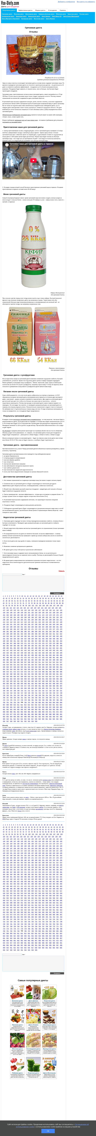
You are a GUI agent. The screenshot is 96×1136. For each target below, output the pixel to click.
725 (15, 693)
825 (7, 707)
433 (4, 652)
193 (57, 617)
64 (51, 600)
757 (7, 697)
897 (22, 716)
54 (23, 600)
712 (29, 690)
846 (22, 709)
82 (40, 603)
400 (7, 648)
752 (50, 695)
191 (50, 617)
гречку (24, 739)
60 (40, 600)
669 (57, 683)
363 (57, 641)
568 (61, 669)
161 (4, 615)
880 (22, 714)
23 (58, 596)
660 (25, 683)
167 (25, 615)
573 (18, 671)
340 (36, 638)
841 (4, 709)
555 (15, 669)
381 (61, 643)
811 (18, 704)
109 (61, 605)
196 (7, 619)
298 (7, 634)
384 (11, 645)
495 (43, 660)
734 (47, 693)
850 (36, 709)
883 (32, 714)
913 (18, 719)
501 (4, 662)
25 (3, 598)
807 (4, 704)
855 (54, 709)
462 (47, 655)
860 (11, 711)
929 (15, 721)
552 (4, 669)
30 (17, 598)
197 (11, 619)
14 (33, 596)
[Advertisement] (16, 1105)
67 (60, 600)
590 (18, 674)
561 (36, 669)
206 (43, 619)
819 (47, 704)
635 (57, 678)
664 (40, 683)
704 (61, 688)
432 (61, 650)
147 (15, 612)
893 (7, 716)
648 (43, 681)
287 (29, 631)
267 (18, 629)
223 (43, 622)
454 (18, 655)
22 (56, 596)
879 (18, 714)
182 (18, 617)
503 (11, 662)
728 (25, 693)
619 (61, 676)
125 (56, 608)
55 (26, 600)
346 (57, 638)
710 (22, 690)
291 (43, 631)
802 (47, 702)
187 (36, 617)
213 (7, 622)
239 (40, 624)
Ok (48, 1131)
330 (61, 636)
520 (11, 664)
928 (11, 721)
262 (61, 626)
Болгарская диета (26, 18)
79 (32, 603)
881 (25, 714)
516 (57, 662)
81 (37, 603)
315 (7, 636)
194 (61, 617)
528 (40, 664)
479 (47, 657)
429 (50, 650)
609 (25, 676)
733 (43, 693)
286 (25, 631)
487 (15, 660)
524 (25, 664)
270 (29, 629)
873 (57, 711)
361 (50, 641)
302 (22, 634)
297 (4, 634)
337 (25, 638)
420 (18, 650)
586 (4, 674)
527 (36, 664)
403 (18, 648)
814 (29, 704)
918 (36, 719)
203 (32, 619)
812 (22, 704)
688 (4, 688)
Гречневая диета (7, 14)
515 (54, 662)
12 (27, 596)
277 (54, 629)
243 (54, 624)
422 (25, 650)
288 (32, 631)
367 (11, 643)
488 (18, 660)
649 (47, 681)
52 (17, 600)
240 (43, 624)
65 (54, 600)
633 (50, 678)
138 (43, 610)
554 (11, 669)
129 (11, 610)
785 (47, 700)
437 (18, 652)
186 (32, 617)
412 (50, 648)
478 (43, 657)
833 (36, 707)
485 (7, 660)
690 (11, 688)
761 (22, 697)
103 (40, 605)
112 (11, 608)
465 (57, 655)
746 (29, 695)
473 (25, 657)
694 (25, 688)
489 (22, 660)
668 (54, 683)
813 (25, 704)
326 (47, 636)
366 (7, 643)
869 (43, 711)
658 (18, 683)
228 (61, 622)
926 (4, 721)
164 (15, 615)
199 (18, 619)
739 (4, 695)
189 (43, 617)
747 (32, 695)
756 (4, 697)
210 (57, 619)
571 (11, 671)
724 (11, 693)
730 (32, 693)
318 (18, 636)
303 (25, 634)
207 (47, 619)
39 (43, 598)
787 (54, 700)
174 (50, 615)
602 (61, 674)
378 (50, 643)
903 (43, 716)
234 (22, 624)
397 (57, 645)
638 (7, 681)
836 (47, 707)
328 (54, 636)
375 (40, 643)
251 (22, 626)
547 (47, 667)
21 (53, 596)
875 (4, 714)
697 (36, 688)
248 (11, 626)
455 (22, 655)
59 (37, 600)
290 (40, 631)
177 (61, 615)
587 (7, 674)
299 (11, 634)
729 (29, 693)
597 (43, 674)
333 (11, 638)
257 (43, 626)
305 (32, 634)
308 (43, 634)
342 (43, 638)
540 (22, 667)
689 (7, 688)
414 (57, 648)
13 (30, 596)
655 (7, 683)
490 (25, 660)
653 (61, 681)
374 (36, 643)
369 (18, 643)
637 (4, 681)
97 (20, 605)
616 (50, 676)
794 (18, 702)
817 (39, 704)
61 (43, 600)
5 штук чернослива (31, 731)
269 (25, 629)
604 (7, 676)
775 (11, 700)
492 (32, 660)
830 (25, 707)
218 (25, 622)
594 (32, 674)
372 (29, 643)
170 (36, 615)
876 (7, 714)
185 (29, 617)
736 (54, 693)
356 (32, 641)
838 (54, 707)
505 (18, 662)
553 (7, 669)
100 (29, 605)
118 (32, 608)
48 (6, 600)
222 (40, 622)
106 (51, 605)
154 (40, 612)
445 (47, 652)
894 (11, 716)
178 (4, 617)
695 (29, 688)
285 (22, 631)
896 (18, 716)
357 (36, 641)
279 (61, 629)
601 (57, 674)
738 (61, 693)
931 (22, 721)
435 (11, 652)
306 (36, 634)
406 (29, 648)
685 (54, 685)
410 (43, 648)
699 (43, 688)
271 (32, 629)
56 (29, 600)
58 (34, 600)
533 (57, 664)
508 (29, 662)
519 (7, 664)
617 (54, 676)
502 (7, 662)
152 (32, 612)
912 (15, 719)
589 (15, 674)
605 (11, 676)
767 (43, 697)
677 (25, 685)
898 (25, 716)
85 (48, 603)
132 (22, 610)
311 (54, 634)
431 (57, 650)
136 (36, 610)
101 (33, 605)
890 (57, 714)
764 (32, 697)
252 (25, 626)
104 (43, 605)
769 (50, 697)
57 (32, 600)
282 (11, 631)
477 (40, 657)
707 (11, 690)
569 (4, 671)
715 (39, 690)
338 (29, 638)
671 (4, 685)
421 (22, 650)
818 (43, 704)
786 (50, 700)
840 (61, 707)
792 (11, 702)
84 (46, 603)
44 (57, 598)
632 (47, 678)
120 (39, 608)
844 (15, 709)
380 (57, 643)
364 (61, 641)
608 (22, 676)
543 (32, 667)
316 (11, 636)
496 (47, 660)
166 (22, 615)
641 (18, 681)
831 (29, 707)
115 (21, 608)
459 (36, 655)
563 (43, 669)
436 (15, 652)
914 (22, 719)
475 (32, 657)
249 (15, 626)
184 (25, 617)
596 (40, 674)
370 (22, 643)
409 (40, 648)
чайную (15, 729)
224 (47, 622)
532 (54, 664)
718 (50, 690)
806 (61, 702)
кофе (13, 807)
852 (43, 709)
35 (32, 598)
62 (46, 600)
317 (15, 636)
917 (32, 719)
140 (50, 610)
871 (50, 711)
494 (40, 660)
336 (22, 638)
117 (28, 608)
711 (25, 690)
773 (4, 700)
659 (22, 683)
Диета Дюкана (46, 16)
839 (57, 707)
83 (43, 603)
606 (15, 676)
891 (61, 714)
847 (25, 709)
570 (7, 671)
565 (50, 669)
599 (50, 674)
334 (15, 638)
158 (54, 612)
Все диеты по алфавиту (86, 2)
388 (25, 645)
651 (54, 681)
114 (18, 608)
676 (22, 685)
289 (36, 631)
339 (32, 638)
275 (47, 629)
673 (11, 685)
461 (43, 655)
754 (57, 695)
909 (4, 719)
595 (36, 674)
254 (32, 626)
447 (54, 652)
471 (18, 657)
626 (25, 678)
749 (40, 695)
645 (32, 681)
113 (14, 608)
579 (40, 671)
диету (13, 773)
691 (15, 688)
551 (61, 667)
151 (29, 612)
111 (7, 608)
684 (50, 685)
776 (15, 700)
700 (47, 688)
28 (12, 598)
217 (22, 622)
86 (51, 603)
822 (57, 704)
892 (4, 716)
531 (50, 664)
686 (57, 685)
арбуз (13, 731)
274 (43, 629)
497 (50, 660)
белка (19, 811)
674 (15, 685)
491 (29, 660)
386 (18, 645)
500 (61, 660)
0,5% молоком (21, 807)
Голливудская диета (8, 16)
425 (36, 650)
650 (50, 681)
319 (22, 636)
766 (40, 697)
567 (57, 669)
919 (39, 719)
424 (32, 650)
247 (7, 626)
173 (47, 615)
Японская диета (19, 14)
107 (54, 605)
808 (7, 704)
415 (61, 648)
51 (15, 600)
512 (43, 662)
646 (36, 681)
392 (40, 645)
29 (15, 598)
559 (29, 669)
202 (29, 619)
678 (29, 685)
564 (47, 669)
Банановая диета (21, 16)
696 (32, 688)
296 (61, 631)
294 (54, 631)
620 (4, 678)
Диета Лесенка (50, 18)
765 (36, 697)
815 (32, 704)
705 (4, 690)
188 (40, 617)
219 (29, 622)
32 (23, 598)
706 (7, 690)
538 (15, 667)
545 (40, 667)
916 (29, 719)
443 (40, 652)
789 (61, 700)
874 (61, 711)
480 (50, 657)
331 (4, 638)
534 (61, 664)
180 (11, 617)
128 (7, 610)
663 (36, 683)
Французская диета (34, 16)
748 (36, 695)
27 (9, 598)
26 (6, 598)
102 (36, 605)
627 (29, 678)
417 (7, 650)
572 (15, 671)
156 (47, 612)
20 (50, 596)
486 (11, 660)
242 (50, 624)
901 (36, 716)
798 (32, 702)
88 (57, 603)
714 (36, 690)
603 (4, 676)
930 (18, 721)
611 (32, 676)
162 (7, 615)
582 (50, 671)
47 (3, 600)
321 (29, 636)
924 (57, 719)
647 (40, 681)
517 (61, 662)
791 (7, 702)
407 (32, 648)
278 (57, 629)
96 (17, 605)
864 (25, 711)
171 (40, 615)
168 (29, 615)
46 (62, 598)
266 (15, 629)
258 (47, 626)
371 (25, 643)
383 (7, 645)
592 (25, 674)
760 (18, 697)
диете (6, 745)
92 (6, 605)
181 (15, 617)
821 (54, 704)
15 (36, 596)
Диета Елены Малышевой (71, 16)
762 (25, 697)
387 (22, 645)
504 (15, 662)
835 (43, 707)
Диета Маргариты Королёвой (11, 18)
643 (25, 681)
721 (61, 690)
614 (43, 676)
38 (40, 598)
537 (11, 667)
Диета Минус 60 (56, 16)
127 (4, 610)
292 (47, 631)
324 (40, 636)
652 (57, 681)
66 (57, 600)
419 (15, 650)
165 (18, 615)
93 (9, 605)
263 (4, 629)
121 (42, 608)
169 (32, 615)
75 (20, 603)
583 (54, 671)
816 (36, 704)
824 (4, 707)
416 (4, 650)
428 (47, 650)
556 (18, 669)
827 (15, 707)
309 (47, 634)
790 (4, 702)
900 (32, 716)
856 (57, 709)
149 (22, 612)
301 (18, 634)
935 (36, 721)
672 (7, 685)
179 (7, 617)
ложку (19, 729)
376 (43, 643)
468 (7, 657)
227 (57, 622)
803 (50, 702)
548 (50, 667)
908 (61, 716)
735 (50, 693)
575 (25, 671)
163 (11, 615)
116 (25, 608)
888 (50, 714)
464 (54, 655)
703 (57, 688)
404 (22, 648)
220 (32, 622)
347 (61, 638)
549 (54, 667)
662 (32, 683)
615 (47, 676)
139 (47, 610)
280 (4, 631)
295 (57, 631)
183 (22, 617)
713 (32, 690)
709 (18, 690)
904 (47, 716)
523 (22, 664)
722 (4, 693)
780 (29, 700)
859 (7, 711)
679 (32, 685)
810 (15, 704)
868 (40, 711)
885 (40, 714)
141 (54, 610)
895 (15, 716)
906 (54, 716)
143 (61, 610)
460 (40, 655)
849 (32, 709)
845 (18, 709)
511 (40, 662)
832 (32, 707)
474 (29, 657)
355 (29, 641)
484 (4, 660)
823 (61, 704)
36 (34, 598)
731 (36, 693)
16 (39, 596)
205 (40, 619)
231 (11, 624)
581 (47, 671)
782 (36, 700)
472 (22, 657)
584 (57, 671)
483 (61, 657)
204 (36, 619)
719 (54, 690)
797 (29, 702)
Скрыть (61, 571)
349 (7, 641)
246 (4, 626)
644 (29, 681)
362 (54, 641)
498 (54, 660)
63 (48, 600)
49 (9, 600)
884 (36, 714)
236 (29, 624)
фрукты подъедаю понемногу (52, 729)
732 (40, 693)
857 (61, 709)
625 (22, 678)
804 (54, 702)
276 (50, 629)
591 (22, 674)
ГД (3, 819)
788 (57, 700)
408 (36, 648)
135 (32, 610)
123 (49, 608)
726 (18, 693)
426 (40, 650)
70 (6, 603)
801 (43, 702)
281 (7, 631)
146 (11, 612)
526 (32, 664)
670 (61, 683)
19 (47, 596)
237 (32, 624)
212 (4, 622)
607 (18, 676)
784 (43, 700)
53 (20, 600)
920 (43, 719)
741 (11, 695)
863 (22, 711)
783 (40, 700)
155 (43, 612)
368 (15, 643)
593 (29, 674)
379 (54, 643)
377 (47, 643)
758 (11, 697)
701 (50, 688)
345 (54, 638)
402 (15, 648)
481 (54, 657)
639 (11, 681)
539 (18, 667)
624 (18, 678)
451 (7, 655)
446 (50, 652)
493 (36, 660)
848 (29, 709)
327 (50, 636)
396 (54, 645)
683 (47, 685)
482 (57, 657)
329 (57, 636)
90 (62, 603)
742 (15, 695)
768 (47, 697)
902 (40, 716)
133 (25, 610)
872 (54, 711)
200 (22, 619)
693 (22, 688)
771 (57, 697)
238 (36, 624)
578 (36, 671)
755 (61, 695)
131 (18, 610)
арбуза (41, 807)
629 (36, 678)
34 (29, 598)
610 (29, 676)
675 (18, 685)
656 (11, 683)
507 (25, 662)
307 (40, 634)
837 (50, 707)
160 (61, 612)
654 (4, 683)
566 (54, 669)
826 (11, 707)
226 (54, 622)
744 (22, 695)
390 (32, 645)
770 (54, 697)
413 (54, 648)
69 (3, 603)
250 (18, 626)
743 (18, 695)
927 (7, 721)
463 (50, 655)
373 (32, 643)
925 (61, 719)
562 (40, 669)
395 (50, 645)
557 (22, 669)
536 (7, 667)
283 (15, 631)
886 (43, 714)
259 (50, 626)
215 (15, 622)
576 (29, 671)
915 (25, 719)
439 (25, 652)
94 (12, 605)
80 (34, 603)
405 (25, 648)
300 (15, 634)
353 (22, 641)
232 (15, 624)
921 (47, 719)
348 (4, 641)
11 (25, 596)
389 (29, 645)
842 (7, 709)
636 (61, 678)
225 (50, 622)
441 (32, 652)
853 (47, 709)
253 (29, 626)
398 (61, 645)
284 (18, 631)
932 (25, 721)
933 (29, 721)
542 (29, 667)
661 (29, 683)
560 (32, 669)
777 (18, 700)
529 (43, 664)
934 (32, 721)
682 (43, 685)
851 (40, 709)
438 (22, 652)
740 (7, 695)
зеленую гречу (47, 780)
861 (15, 711)
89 (60, 603)
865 (29, 711)
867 (36, 711)
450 (4, 655)
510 (36, 662)
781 (32, 700)
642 (22, 681)
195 (4, 619)
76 (23, 603)
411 (47, 648)
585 (61, 671)
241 (47, 624)
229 (4, 624)
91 (3, 605)
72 (12, 603)
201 (25, 619)
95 (15, 605)
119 (35, 608)
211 (61, 619)
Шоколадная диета (31, 14)
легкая (39, 755)
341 (40, 638)
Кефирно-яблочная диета (46, 14)
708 (15, 690)
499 (57, 660)
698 (40, 688)
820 (50, 704)
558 (25, 669)
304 (29, 634)
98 (23, 605)
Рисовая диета (84, 14)
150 (25, 612)
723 (7, 693)
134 (29, 610)
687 (61, 685)
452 (11, 655)
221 (36, 622)
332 (7, 638)
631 (43, 678)
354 (25, 641)
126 (60, 608)
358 (40, 641)
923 (54, 719)
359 (43, 641)
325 (43, 636)
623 (15, 678)
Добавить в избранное (66, 2)
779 (25, 700)
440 (29, 652)
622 (11, 678)
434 (7, 652)
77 (26, 603)
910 (7, 719)
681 (40, 685)
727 (22, 693)
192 (54, 617)
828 (18, 707)
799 (36, 702)
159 (57, 612)
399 (4, 648)
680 (36, 685)
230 (7, 624)
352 (18, 641)
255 (36, 626)
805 (57, 702)
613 (39, 676)
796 (25, 702)
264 (7, 629)
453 (15, 655)
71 (9, 603)
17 (42, 596)
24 (61, 596)
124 (53, 608)
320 (25, 636)
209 (54, 619)
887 (47, 714)
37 (37, 598)
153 (36, 612)
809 (11, 704)
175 (54, 615)
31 (20, 598)
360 (47, 641)
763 (29, 697)
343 (47, 638)
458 (32, 655)
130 (15, 610)
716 (43, 690)
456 (25, 655)
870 (47, 711)
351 (15, 641)
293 (50, 631)
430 (54, 650)
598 (47, 674)
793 (15, 702)
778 (22, 700)
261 (57, 626)
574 (22, 671)
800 (40, 702)
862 (18, 711)
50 (12, 600)
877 (11, 714)
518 (4, 664)
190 (47, 617)
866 (32, 711)
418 (11, 650)
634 (54, 678)
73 (15, 603)
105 (47, 605)
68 (62, 600)
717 (47, 690)
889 (54, 714)
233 (18, 624)
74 (17, 603)
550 (57, 667)
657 (15, 683)
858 (4, 711)
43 (54, 598)
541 (25, 667)
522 (18, 664)
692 (18, 688)
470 (15, 657)
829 (22, 707)
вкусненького (39, 809)
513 (47, 662)
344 (50, 638)
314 (4, 636)
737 (57, 693)
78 (29, 603)
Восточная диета (39, 18)
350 (11, 641)
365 (4, 643)
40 (46, 598)
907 (57, 716)
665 (43, 683)
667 (50, 683)
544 (36, 667)
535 (4, 667)
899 (29, 716)
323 (36, 636)
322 (32, 636)
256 (40, 626)
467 (4, 657)
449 (61, 652)
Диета (29, 755)
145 (7, 612)
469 (11, 657)
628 (32, 678)
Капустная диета (73, 14)
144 (4, 612)
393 (43, 645)
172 (43, 615)
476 (36, 657)
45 (60, 598)
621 (7, 678)
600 (54, 674)
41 (48, 598)
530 (47, 664)
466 (61, 655)
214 (11, 622)
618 (57, 676)
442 (36, 652)
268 (22, 629)
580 (43, 671)
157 (50, 612)
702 (54, 688)
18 (44, 596)
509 (32, 662)
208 (50, 619)
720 (57, 690)
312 (57, 634)
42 (51, 598)
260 (54, 626)
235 (25, 624)
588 (11, 674)
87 (54, 603)
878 (15, 714)
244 (57, 624)
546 (43, 667)
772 (61, 697)
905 (50, 716)
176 (57, 615)
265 (11, 629)
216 (18, 622)
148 (18, 612)
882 (29, 714)
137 (40, 610)
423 (29, 650)
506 (22, 662)
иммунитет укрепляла (56, 785)
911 (11, 719)
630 (40, 678)
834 (40, 707)
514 (50, 662)
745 (25, 695)
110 (4, 608)
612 (36, 676)
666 (47, 683)
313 (61, 634)
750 (43, 695)
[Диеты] (10, 4)
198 (15, 619)
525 (29, 664)
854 (50, 709)
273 (40, 629)
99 (26, 605)
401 (11, 648)
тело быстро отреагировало (30, 783)
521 (15, 664)
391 (36, 645)
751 (47, 695)
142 (57, 610)
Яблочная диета (61, 14)
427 (43, 650)
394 (47, 645)
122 (46, 608)
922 (50, 719)
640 (15, 681)
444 (43, 652)
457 (29, 655)
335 (18, 638)
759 (15, 697)
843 (11, 709)
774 (7, 700)
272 (36, 629)
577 (32, 671)
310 (50, 634)
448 (57, 652)
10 (22, 596)
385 (15, 645)
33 (26, 598)
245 (61, 624)
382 (4, 645)
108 (58, 605)
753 (54, 695)
